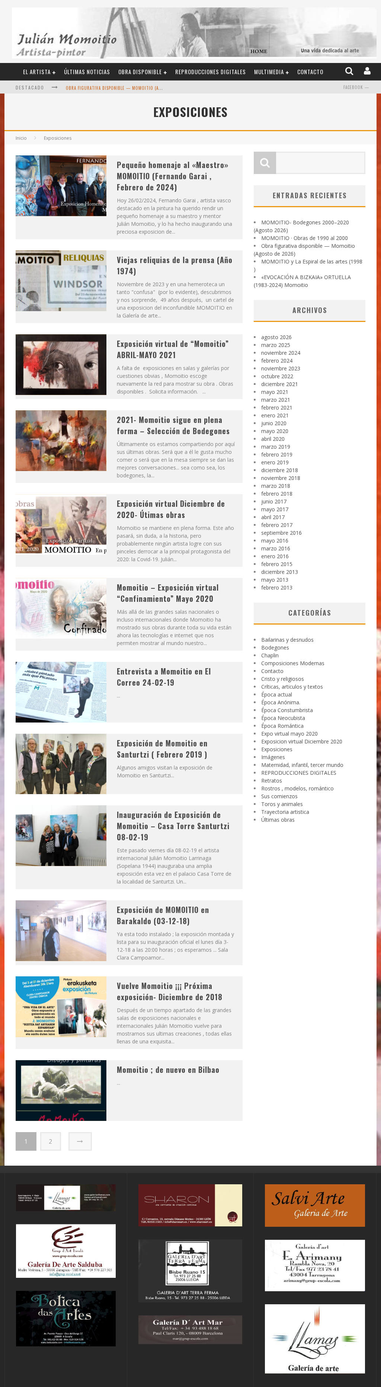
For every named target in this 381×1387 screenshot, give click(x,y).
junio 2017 (273, 501)
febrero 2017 (276, 524)
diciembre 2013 (279, 571)
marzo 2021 (275, 399)
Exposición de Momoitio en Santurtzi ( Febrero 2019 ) (162, 748)
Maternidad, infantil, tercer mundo (302, 764)
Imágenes (273, 757)
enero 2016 (275, 556)
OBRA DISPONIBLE (140, 71)
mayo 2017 (274, 509)
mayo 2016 (274, 540)
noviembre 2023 (280, 368)
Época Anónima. (280, 702)
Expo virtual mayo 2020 (289, 733)
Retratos (271, 780)
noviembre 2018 (280, 477)
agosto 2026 (276, 337)
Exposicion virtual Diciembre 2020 (301, 741)
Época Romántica (282, 725)
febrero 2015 (276, 564)
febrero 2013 (276, 587)
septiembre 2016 (281, 532)
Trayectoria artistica (285, 811)
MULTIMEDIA (269, 71)
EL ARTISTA (37, 71)
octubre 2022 (277, 376)
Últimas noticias (87, 71)
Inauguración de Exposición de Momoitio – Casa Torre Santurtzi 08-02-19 (173, 826)
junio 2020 (273, 423)
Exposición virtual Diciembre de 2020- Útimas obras (171, 509)
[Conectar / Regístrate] (368, 71)
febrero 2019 (276, 454)
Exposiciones (276, 749)
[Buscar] (350, 71)
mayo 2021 (274, 391)
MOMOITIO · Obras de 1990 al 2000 (304, 237)
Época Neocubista (283, 717)
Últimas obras (278, 819)
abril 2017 (273, 517)
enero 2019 (275, 462)
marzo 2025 (275, 344)
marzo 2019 (275, 446)
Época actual (276, 694)
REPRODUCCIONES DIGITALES (210, 71)
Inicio (21, 138)
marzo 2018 (275, 485)
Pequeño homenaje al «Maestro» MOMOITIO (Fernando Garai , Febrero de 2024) (172, 176)
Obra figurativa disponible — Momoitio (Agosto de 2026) (128, 88)
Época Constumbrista (287, 710)
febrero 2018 (276, 493)
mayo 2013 (274, 579)
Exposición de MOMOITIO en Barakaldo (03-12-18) (163, 915)
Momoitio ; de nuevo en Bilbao (168, 1069)
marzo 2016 (275, 548)
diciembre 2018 (279, 470)
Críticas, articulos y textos (292, 686)
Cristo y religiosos (282, 678)
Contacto (310, 71)
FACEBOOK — (356, 87)
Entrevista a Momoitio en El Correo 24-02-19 (164, 677)
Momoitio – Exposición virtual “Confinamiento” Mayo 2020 (168, 593)
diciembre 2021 (279, 384)
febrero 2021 (276, 407)
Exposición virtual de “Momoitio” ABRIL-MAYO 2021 (173, 349)
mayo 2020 (274, 431)
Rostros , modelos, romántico (297, 788)
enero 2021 (275, 415)
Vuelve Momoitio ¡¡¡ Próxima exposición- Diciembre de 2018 (169, 991)
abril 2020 (273, 438)
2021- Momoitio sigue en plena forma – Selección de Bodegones (173, 425)
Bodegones (275, 647)
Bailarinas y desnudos (287, 639)
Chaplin (270, 655)
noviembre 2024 (280, 352)
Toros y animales (282, 804)
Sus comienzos (279, 796)
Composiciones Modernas (292, 663)
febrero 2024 (276, 360)
